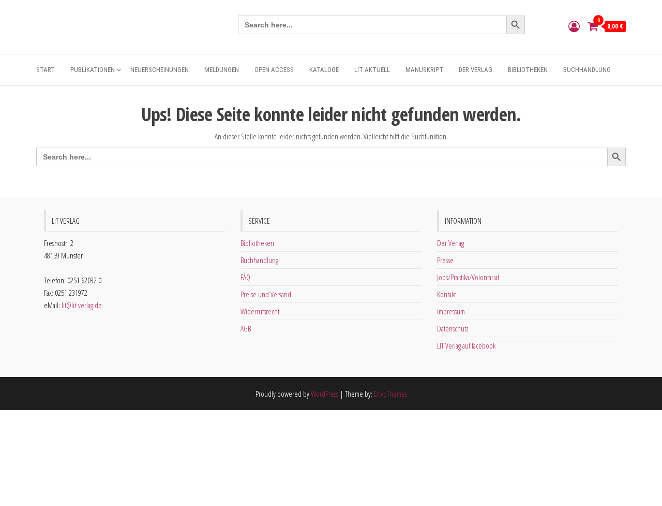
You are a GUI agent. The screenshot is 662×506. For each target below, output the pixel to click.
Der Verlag (475, 70)
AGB (245, 328)
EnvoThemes (390, 393)
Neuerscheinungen (159, 70)
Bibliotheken (528, 70)
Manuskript (424, 70)
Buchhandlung (587, 70)
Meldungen (221, 70)
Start (45, 70)
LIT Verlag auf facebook (466, 345)
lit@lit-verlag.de (82, 305)
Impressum (451, 311)
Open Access (274, 70)
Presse (445, 260)
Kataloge (324, 70)
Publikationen (92, 70)
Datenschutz (453, 328)
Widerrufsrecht (259, 311)
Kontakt (446, 294)
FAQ (245, 277)
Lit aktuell (372, 70)
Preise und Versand (265, 294)
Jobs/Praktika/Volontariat (468, 277)
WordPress (324, 393)
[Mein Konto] (574, 26)
